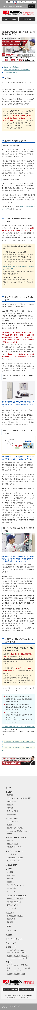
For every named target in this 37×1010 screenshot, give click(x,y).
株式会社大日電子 (15, 1006)
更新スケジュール (13, 861)
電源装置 (10, 808)
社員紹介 (10, 881)
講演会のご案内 (12, 905)
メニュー (31, 6)
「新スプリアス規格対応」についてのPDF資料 (18, 727)
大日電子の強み (12, 821)
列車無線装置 (12, 801)
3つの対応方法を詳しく (12, 72)
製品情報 (9, 792)
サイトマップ (11, 943)
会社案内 (9, 869)
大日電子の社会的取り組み (16, 895)
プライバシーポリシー (14, 939)
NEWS (8, 926)
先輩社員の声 (12, 919)
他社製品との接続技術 (15, 828)
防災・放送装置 (12, 811)
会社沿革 (10, 878)
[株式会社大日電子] (18, 984)
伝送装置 (10, 804)
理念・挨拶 (11, 875)
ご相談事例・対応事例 (15, 857)
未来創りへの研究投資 (15, 898)
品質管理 (10, 840)
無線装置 (10, 795)
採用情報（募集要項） (15, 915)
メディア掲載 (12, 908)
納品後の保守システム (15, 847)
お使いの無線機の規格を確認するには (17, 70)
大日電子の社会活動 (14, 902)
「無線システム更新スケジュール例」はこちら (18, 748)
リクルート (10, 912)
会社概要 (10, 872)
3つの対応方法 (12, 854)
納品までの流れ (12, 843)
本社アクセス (12, 891)
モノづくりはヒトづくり (15, 885)
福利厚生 (10, 922)
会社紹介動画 (12, 888)
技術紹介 (10, 824)
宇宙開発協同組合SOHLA (16, 973)
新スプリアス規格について (13, 67)
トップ (8, 788)
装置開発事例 (12, 814)
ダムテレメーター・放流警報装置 (19, 798)
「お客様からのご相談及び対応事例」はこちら (18, 743)
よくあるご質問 (12, 865)
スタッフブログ (12, 930)
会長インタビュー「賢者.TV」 (18, 965)
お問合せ (9, 934)
